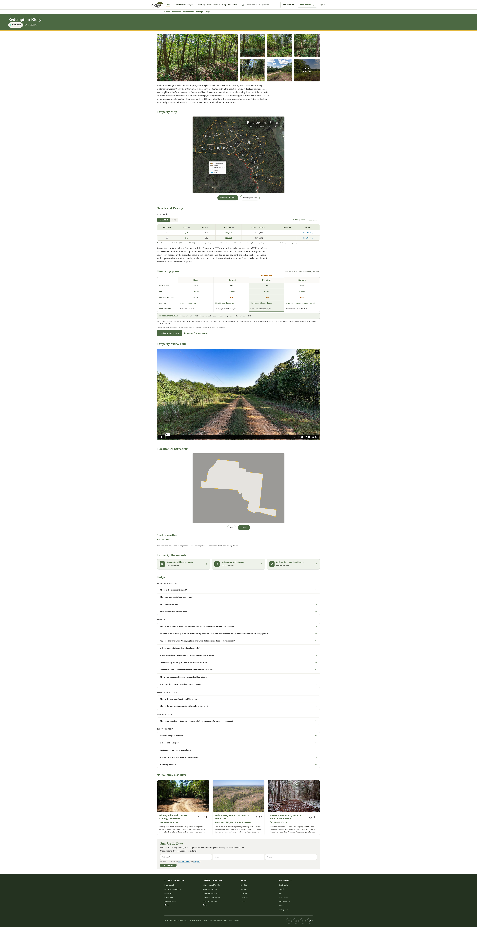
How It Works (283, 885)
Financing (201, 4)
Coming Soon (283, 910)
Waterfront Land (170, 901)
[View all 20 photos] (307, 70)
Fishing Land (168, 893)
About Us (244, 885)
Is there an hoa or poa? (169, 742)
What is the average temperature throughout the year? (184, 706)
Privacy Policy (197, 862)
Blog (224, 4)
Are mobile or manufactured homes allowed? (179, 757)
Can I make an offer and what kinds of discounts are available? (186, 669)
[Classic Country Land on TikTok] (310, 921)
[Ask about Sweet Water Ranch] (316, 817)
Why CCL (190, 4)
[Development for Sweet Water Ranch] (294, 807)
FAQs (280, 893)
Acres (206, 227)
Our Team (244, 889)
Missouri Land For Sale (210, 889)
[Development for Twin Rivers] (238, 807)
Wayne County (188, 12)
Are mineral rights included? (172, 735)
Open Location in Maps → (168, 535)
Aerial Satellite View (228, 197)
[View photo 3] (279, 45)
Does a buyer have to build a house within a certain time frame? (187, 655)
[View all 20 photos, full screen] (197, 58)
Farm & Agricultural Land (172, 889)
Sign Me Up (168, 865)
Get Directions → (164, 539)
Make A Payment (213, 4)
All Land (167, 12)
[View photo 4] (307, 45)
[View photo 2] (252, 45)
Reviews (244, 893)
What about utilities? (169, 604)
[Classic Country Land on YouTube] (303, 921)
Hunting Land (169, 885)
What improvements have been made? (176, 597)
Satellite (244, 527)
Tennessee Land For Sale (211, 897)
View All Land (305, 4)
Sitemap (236, 921)
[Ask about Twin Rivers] (260, 817)
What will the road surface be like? (174, 611)
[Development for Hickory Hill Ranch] (183, 807)
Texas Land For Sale (210, 901)
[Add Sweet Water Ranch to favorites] (310, 817)
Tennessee (176, 12)
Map (231, 527)
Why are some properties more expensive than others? (183, 677)
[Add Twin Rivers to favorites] (255, 817)
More (166, 905)
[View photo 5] (252, 70)
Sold (174, 220)
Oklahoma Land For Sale (211, 885)
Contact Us (233, 4)
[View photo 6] (279, 70)
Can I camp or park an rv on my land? (175, 750)
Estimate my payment (170, 333)
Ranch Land (168, 897)
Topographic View (250, 197)
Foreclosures (180, 4)
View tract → (308, 233)
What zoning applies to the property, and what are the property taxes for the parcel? (196, 721)
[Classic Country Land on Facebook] (289, 921)
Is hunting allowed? (168, 764)
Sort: (309, 220)
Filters (295, 220)
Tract (186, 227)
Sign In (322, 4)
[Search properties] (243, 5)
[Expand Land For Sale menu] (171, 5)
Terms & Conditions (209, 921)
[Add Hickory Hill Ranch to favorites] (200, 817)
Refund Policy (228, 921)
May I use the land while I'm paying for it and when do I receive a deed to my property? (197, 641)
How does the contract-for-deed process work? (180, 684)
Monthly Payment (259, 227)
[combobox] (263, 5)
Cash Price (228, 227)
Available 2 (164, 220)
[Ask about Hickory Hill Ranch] (205, 817)
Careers (243, 901)
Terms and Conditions (184, 862)
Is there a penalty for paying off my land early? (180, 648)
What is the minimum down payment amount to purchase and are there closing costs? (197, 626)
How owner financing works (195, 333)
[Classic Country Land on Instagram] (296, 921)
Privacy (219, 921)
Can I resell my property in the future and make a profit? (184, 662)
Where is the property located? (173, 590)
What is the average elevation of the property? (180, 699)
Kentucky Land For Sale (211, 893)
